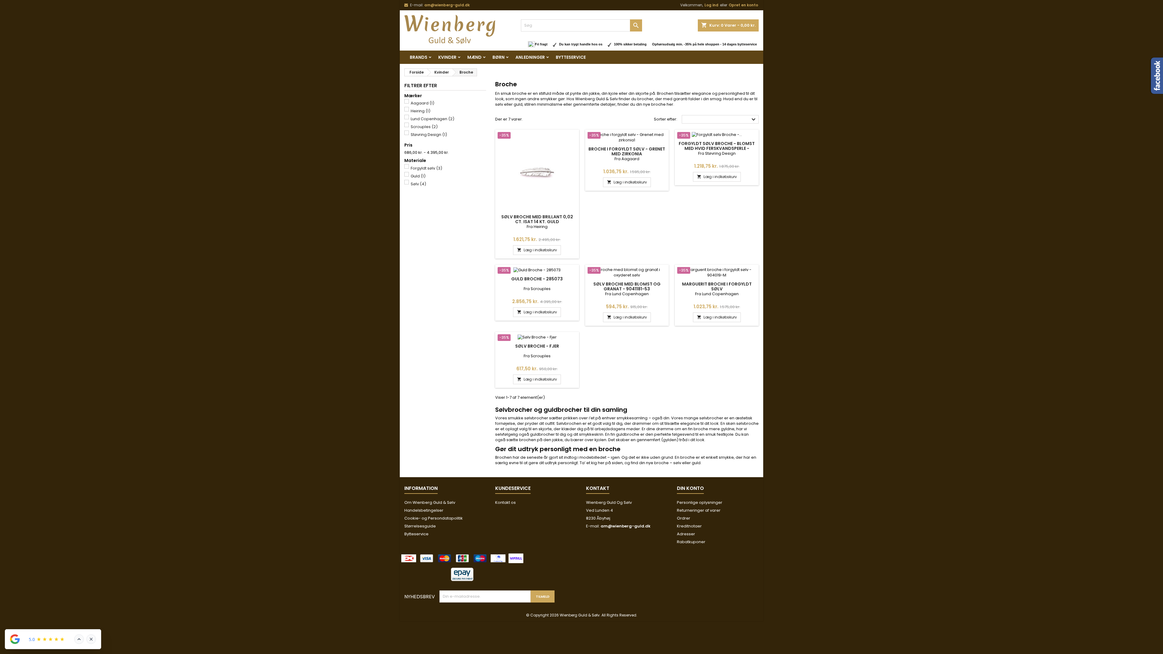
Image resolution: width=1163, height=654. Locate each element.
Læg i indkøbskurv (537, 250)
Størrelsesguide (420, 526)
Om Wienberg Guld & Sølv (429, 502)
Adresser (686, 534)
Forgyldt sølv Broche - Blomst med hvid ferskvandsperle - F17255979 (717, 148)
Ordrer (683, 518)
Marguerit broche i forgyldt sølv (717, 286)
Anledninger (530, 57)
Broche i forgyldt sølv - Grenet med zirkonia (626, 151)
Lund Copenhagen (432, 119)
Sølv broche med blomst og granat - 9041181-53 (627, 286)
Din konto (690, 488)
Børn (498, 57)
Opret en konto (743, 5)
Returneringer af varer (699, 510)
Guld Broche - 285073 (537, 279)
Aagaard (422, 103)
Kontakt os (505, 502)
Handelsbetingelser (423, 510)
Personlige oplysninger (699, 502)
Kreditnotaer (689, 526)
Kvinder (447, 57)
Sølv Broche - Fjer (537, 346)
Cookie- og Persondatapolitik (433, 518)
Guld (418, 176)
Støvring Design (429, 134)
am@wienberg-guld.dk (447, 5)
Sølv (418, 184)
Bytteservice (571, 57)
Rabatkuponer (691, 542)
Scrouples (424, 127)
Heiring (420, 111)
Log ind (711, 5)
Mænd (474, 57)
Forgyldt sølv (426, 168)
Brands (418, 57)
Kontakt (597, 488)
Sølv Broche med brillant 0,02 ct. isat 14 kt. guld (537, 219)
